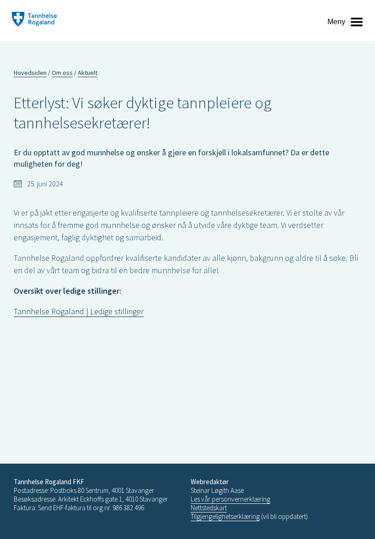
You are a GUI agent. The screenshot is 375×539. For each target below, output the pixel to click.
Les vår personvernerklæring (230, 499)
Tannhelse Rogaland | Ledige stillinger (79, 311)
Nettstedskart (209, 507)
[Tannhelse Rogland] (34, 20)
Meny (336, 22)
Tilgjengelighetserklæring (225, 516)
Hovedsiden (30, 73)
